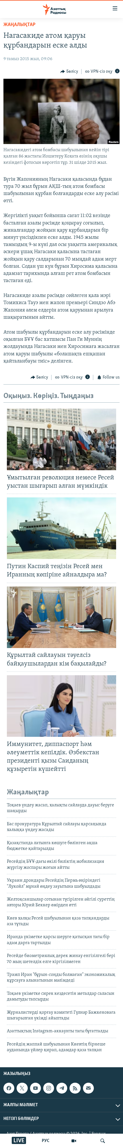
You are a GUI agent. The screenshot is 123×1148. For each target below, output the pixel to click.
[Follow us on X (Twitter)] (22, 1088)
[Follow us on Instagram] (48, 1088)
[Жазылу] (88, 1088)
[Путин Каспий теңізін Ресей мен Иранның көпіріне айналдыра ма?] (61, 528)
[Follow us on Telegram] (61, 1088)
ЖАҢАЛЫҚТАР (19, 24)
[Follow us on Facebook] (8, 1088)
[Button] (69, 71)
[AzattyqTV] (73, 1141)
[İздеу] (102, 1141)
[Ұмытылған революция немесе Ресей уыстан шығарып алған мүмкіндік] (61, 439)
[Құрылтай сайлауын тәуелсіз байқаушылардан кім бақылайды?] (61, 617)
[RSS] (75, 1088)
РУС (45, 1141)
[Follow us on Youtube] (35, 1088)
